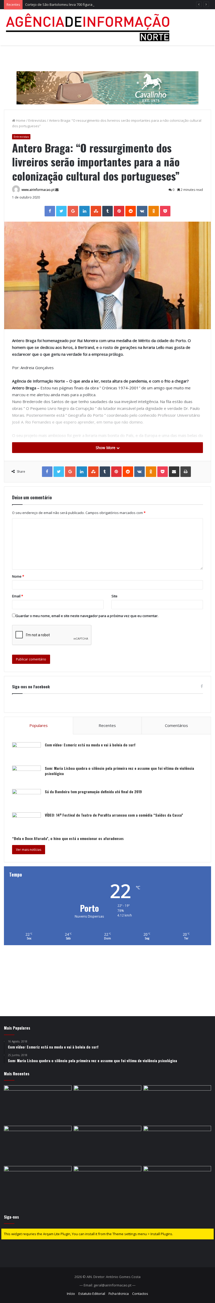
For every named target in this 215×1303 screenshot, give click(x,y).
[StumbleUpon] (96, 211)
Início (71, 1293)
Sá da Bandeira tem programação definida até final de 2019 (93, 791)
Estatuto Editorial (91, 1293)
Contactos (140, 1293)
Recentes (107, 725)
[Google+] (73, 211)
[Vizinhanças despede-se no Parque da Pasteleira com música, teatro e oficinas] (107, 1145)
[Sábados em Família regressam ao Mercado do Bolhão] (107, 1104)
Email (17, 596)
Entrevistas (37, 120)
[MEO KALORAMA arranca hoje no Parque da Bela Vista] (38, 1104)
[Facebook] (50, 211)
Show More (106, 447)
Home (20, 120)
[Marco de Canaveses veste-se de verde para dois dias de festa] (177, 1185)
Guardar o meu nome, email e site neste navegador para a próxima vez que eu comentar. (86, 615)
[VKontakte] (142, 211)
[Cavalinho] (107, 80)
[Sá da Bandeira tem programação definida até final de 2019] (26, 799)
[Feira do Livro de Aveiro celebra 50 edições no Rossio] (177, 1145)
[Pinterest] (119, 211)
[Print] (185, 471)
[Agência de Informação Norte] (89, 27)
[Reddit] (130, 211)
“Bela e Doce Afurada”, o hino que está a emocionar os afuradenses (68, 838)
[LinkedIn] (84, 211)
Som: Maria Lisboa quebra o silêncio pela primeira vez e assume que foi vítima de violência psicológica (119, 770)
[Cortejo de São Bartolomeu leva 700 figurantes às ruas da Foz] (177, 1104)
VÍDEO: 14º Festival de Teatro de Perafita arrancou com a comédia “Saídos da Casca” (114, 815)
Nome (18, 576)
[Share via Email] (174, 471)
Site (114, 596)
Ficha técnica (119, 1293)
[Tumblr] (107, 211)
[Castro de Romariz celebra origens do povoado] (38, 1185)
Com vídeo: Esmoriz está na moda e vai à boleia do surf (90, 744)
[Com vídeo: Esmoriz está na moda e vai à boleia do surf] (26, 752)
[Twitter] (61, 211)
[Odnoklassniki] (153, 211)
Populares (38, 725)
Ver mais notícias (28, 849)
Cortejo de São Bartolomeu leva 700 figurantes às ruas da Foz (74, 4)
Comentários (176, 725)
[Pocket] (165, 211)
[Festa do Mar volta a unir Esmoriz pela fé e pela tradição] (38, 1145)
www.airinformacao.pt (38, 189)
